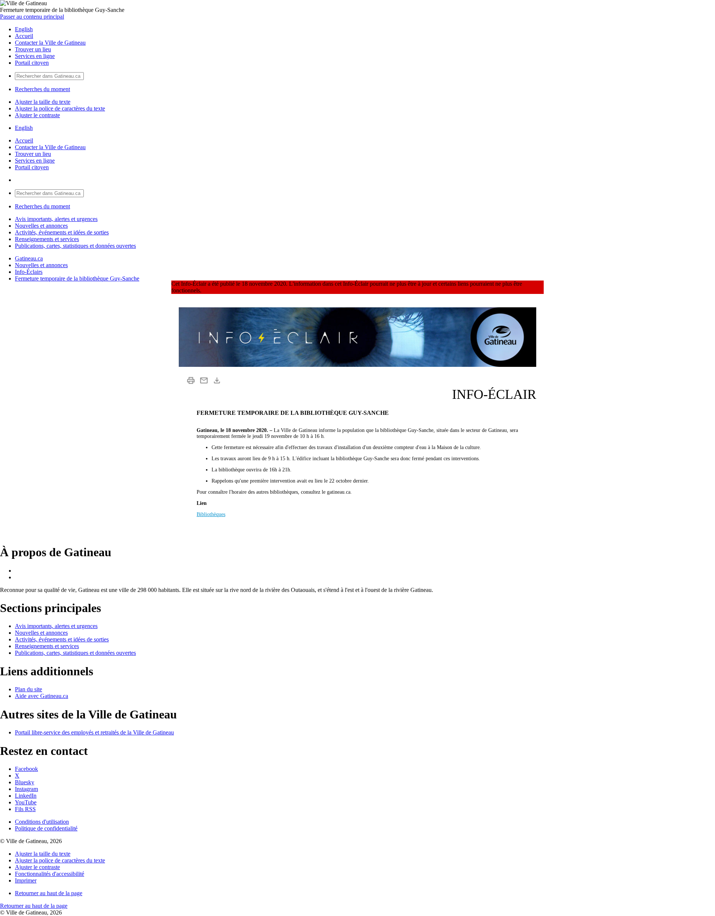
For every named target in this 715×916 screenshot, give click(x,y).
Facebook (26, 769)
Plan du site (28, 689)
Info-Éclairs (28, 272)
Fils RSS (25, 809)
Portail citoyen (32, 63)
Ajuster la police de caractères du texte (60, 108)
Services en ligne (35, 56)
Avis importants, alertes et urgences (56, 219)
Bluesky (24, 782)
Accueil (24, 36)
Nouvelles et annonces (41, 225)
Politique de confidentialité (46, 828)
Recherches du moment (42, 89)
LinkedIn (25, 795)
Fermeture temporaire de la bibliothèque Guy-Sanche (77, 278)
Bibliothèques (211, 514)
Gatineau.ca (29, 258)
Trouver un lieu (33, 49)
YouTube (25, 802)
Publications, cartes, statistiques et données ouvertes (75, 246)
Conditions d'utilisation (42, 822)
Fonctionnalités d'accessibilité (49, 874)
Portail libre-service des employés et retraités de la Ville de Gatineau (94, 732)
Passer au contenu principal (32, 16)
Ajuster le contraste (37, 115)
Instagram (26, 789)
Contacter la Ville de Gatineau (50, 42)
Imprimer (25, 880)
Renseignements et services (47, 239)
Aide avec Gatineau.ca (41, 696)
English (24, 29)
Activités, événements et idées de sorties (62, 232)
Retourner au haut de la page (48, 893)
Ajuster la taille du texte (42, 102)
